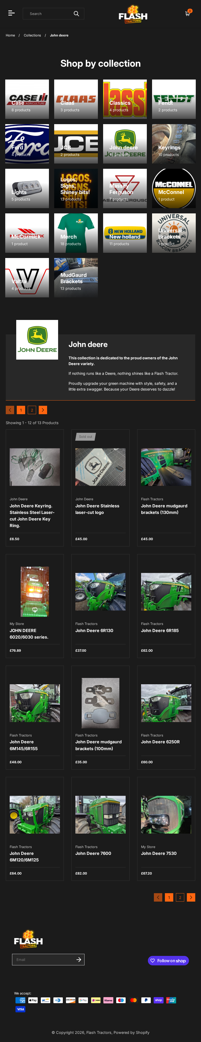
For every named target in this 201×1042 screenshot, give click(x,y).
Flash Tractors (98, 1032)
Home (10, 35)
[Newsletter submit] (79, 959)
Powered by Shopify (131, 1032)
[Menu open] (12, 13)
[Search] (76, 13)
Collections (32, 35)
